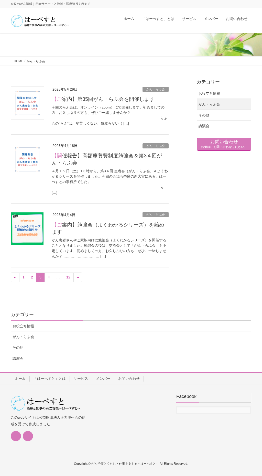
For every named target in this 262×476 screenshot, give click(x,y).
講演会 (204, 126)
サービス (81, 378)
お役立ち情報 (209, 93)
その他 (204, 115)
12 (68, 277)
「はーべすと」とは (50, 378)
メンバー (103, 378)
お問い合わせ (129, 378)
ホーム (20, 378)
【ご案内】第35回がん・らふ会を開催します (103, 99)
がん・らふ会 (155, 89)
